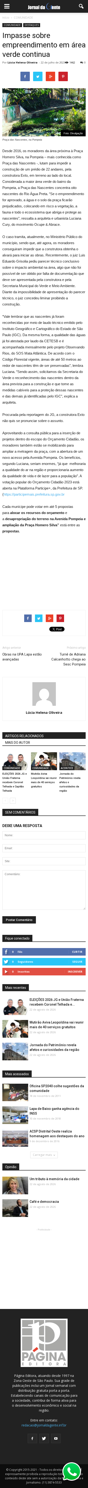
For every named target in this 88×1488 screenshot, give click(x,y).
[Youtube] (56, 1438)
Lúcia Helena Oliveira (23, 62)
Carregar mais (42, 1155)
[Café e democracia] (15, 1208)
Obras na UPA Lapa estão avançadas (22, 656)
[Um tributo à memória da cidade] (15, 1186)
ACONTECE (67, 768)
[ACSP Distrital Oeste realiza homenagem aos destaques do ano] (15, 1138)
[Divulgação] (15, 1115)
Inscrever (75, 971)
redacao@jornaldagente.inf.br (44, 1425)
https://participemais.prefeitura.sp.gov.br (34, 494)
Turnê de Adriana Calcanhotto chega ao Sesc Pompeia (68, 659)
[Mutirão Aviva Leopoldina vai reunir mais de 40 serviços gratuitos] (44, 761)
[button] (81, 6)
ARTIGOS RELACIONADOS (24, 736)
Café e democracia (44, 1202)
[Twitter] (44, 1438)
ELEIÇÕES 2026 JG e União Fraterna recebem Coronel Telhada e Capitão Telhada (14, 782)
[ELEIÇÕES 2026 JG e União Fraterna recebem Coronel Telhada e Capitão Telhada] (15, 761)
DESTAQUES (32, 25)
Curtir (77, 951)
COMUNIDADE (12, 25)
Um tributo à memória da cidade (54, 1179)
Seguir (77, 961)
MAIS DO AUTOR (17, 742)
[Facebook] (32, 1438)
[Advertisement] (44, 569)
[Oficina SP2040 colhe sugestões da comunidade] (15, 1092)
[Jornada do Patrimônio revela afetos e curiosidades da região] (72, 761)
